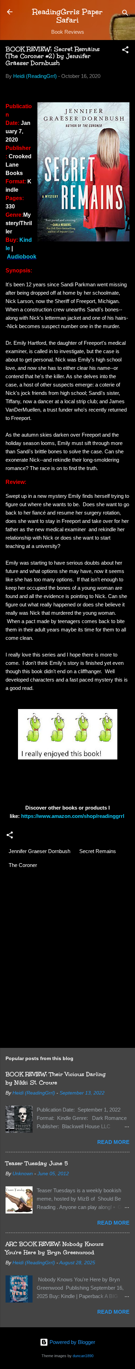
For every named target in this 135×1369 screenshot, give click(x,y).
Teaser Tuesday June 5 (37, 1163)
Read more (113, 1142)
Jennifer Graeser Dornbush (39, 851)
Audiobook (21, 257)
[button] (125, 51)
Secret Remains (97, 851)
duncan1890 (83, 1356)
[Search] (125, 14)
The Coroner (23, 865)
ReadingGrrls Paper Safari (67, 16)
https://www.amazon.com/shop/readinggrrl (73, 816)
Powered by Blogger (71, 1342)
